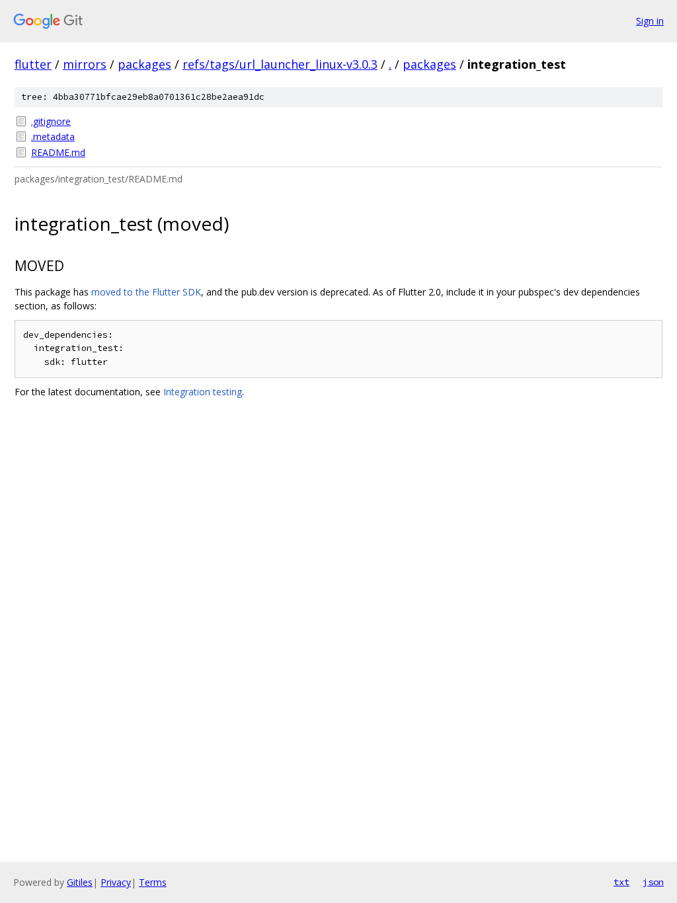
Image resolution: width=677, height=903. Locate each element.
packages (144, 64)
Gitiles (80, 882)
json (653, 882)
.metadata (53, 136)
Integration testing (202, 391)
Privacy (115, 882)
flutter (33, 64)
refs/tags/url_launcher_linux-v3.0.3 (280, 64)
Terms (153, 882)
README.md (58, 152)
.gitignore (51, 121)
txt (621, 882)
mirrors (84, 64)
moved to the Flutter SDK (146, 292)
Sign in (650, 21)
